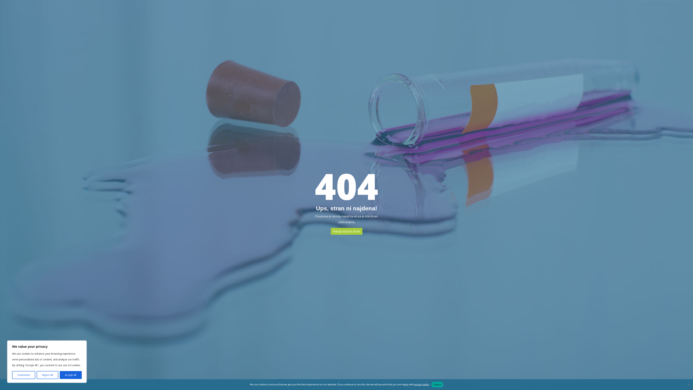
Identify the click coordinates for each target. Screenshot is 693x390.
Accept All (70, 375)
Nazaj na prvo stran (346, 231)
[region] (47, 362)
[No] (688, 384)
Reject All (47, 375)
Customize (24, 375)
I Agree (437, 384)
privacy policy (421, 384)
